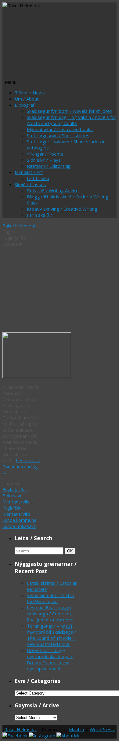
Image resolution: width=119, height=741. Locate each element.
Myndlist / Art (29, 172)
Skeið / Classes (30, 184)
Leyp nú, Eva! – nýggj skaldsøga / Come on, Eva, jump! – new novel (50, 613)
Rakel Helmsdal (18, 226)
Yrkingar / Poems (45, 154)
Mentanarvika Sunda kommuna (19, 517)
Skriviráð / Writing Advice (53, 190)
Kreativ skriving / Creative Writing (62, 209)
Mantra (76, 729)
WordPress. (102, 729)
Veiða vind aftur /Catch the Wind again (50, 598)
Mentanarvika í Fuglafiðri (17, 505)
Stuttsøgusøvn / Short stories (58, 135)
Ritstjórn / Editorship (49, 166)
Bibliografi (25, 105)
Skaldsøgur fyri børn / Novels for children (69, 111)
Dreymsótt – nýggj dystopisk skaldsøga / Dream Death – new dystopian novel (50, 659)
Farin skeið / (39, 215)
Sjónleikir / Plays (44, 160)
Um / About (27, 99)
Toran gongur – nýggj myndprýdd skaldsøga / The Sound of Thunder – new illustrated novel (52, 635)
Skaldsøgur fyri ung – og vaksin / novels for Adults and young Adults (71, 120)
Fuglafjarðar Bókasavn (14, 492)
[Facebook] (15, 735)
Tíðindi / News (30, 93)
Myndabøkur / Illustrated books (60, 129)
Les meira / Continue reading (21, 466)
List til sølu (38, 178)
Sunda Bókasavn (19, 526)
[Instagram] (42, 735)
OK (71, 550)
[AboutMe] (68, 735)
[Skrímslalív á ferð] (36, 376)
